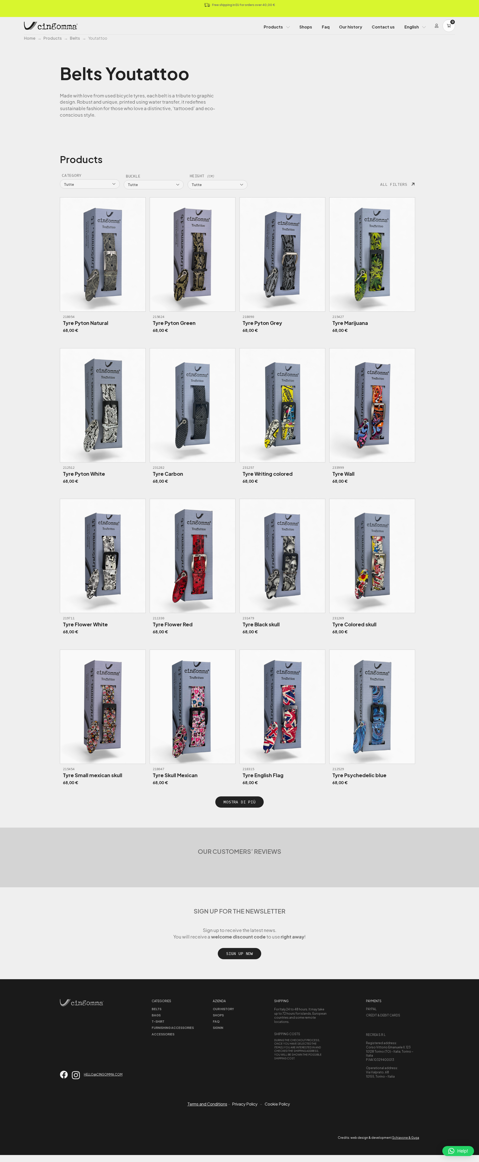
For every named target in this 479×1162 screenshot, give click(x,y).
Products (273, 26)
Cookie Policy (277, 1104)
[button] (458, 1151)
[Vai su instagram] (76, 1075)
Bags (156, 1015)
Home (29, 38)
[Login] (437, 26)
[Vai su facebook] (64, 1075)
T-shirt (158, 1021)
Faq (326, 26)
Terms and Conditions (207, 1104)
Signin (218, 1027)
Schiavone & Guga (405, 1138)
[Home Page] (51, 26)
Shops (305, 26)
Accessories (163, 1034)
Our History (223, 1009)
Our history (350, 26)
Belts (75, 38)
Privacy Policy (244, 1104)
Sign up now (239, 953)
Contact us (383, 26)
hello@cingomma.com (103, 1074)
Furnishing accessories (173, 1027)
